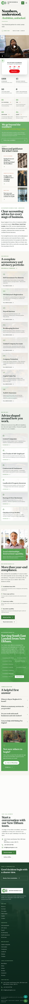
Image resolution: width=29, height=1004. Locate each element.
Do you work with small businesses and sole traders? (14, 715)
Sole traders (4, 947)
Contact (3, 918)
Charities (3, 956)
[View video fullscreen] (27, 56)
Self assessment (5, 925)
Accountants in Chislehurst (8, 670)
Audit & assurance (5, 935)
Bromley (3, 970)
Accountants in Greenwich (7, 664)
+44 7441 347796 (8, 844)
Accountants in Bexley (21, 667)
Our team (3, 908)
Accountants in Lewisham (7, 667)
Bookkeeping (4, 932)
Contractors (4, 949)
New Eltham (4, 963)
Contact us (7, 767)
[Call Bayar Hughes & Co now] (26, 1001)
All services (4, 937)
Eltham (2, 965)
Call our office (7, 857)
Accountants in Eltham (21, 658)
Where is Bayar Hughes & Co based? (14, 700)
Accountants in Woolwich (7, 676)
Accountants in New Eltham (8, 658)
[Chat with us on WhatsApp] (26, 996)
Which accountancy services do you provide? (14, 707)
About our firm (7, 617)
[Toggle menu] (26, 2)
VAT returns (4, 927)
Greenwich (3, 973)
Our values (3, 911)
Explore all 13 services (8, 268)
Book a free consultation (9, 140)
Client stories (4, 913)
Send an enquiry (8, 852)
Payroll (2, 930)
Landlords (3, 951)
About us (3, 906)
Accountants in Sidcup (7, 661)
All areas (3, 975)
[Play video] (14, 46)
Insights (3, 916)
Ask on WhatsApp (12, 763)
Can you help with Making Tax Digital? (14, 722)
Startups (3, 954)
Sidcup (3, 968)
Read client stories (8, 621)
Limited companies (5, 944)
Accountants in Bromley (20, 661)
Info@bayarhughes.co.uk (10, 847)
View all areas (19, 676)
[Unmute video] (24, 56)
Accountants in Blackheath (8, 673)
